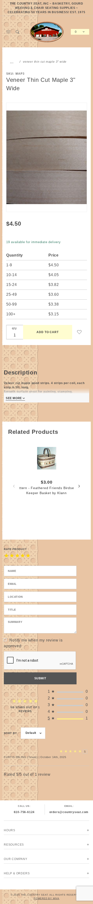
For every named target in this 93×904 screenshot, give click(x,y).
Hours (9, 830)
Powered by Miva (46, 898)
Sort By (10, 733)
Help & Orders (17, 873)
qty (14, 328)
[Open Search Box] (17, 31)
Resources (14, 844)
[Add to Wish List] (79, 332)
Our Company (15, 859)
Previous (14, 486)
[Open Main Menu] (8, 31)
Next (79, 486)
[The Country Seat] (46, 31)
